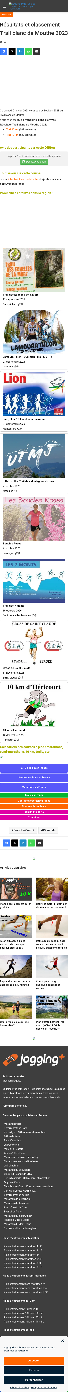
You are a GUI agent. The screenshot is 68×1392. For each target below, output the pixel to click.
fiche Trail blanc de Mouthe (22, 179)
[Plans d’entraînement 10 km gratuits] (16, 889)
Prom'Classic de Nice (15, 1207)
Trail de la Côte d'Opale (16, 1219)
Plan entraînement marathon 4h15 (23, 1250)
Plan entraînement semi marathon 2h (24, 1283)
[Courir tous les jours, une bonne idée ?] (16, 1007)
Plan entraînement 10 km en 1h (21, 1309)
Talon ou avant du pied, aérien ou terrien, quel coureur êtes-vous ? (13, 944)
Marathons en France (34, 787)
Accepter (34, 1360)
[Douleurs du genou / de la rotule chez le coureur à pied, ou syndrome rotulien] (52, 926)
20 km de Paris (12, 1136)
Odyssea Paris (12, 1182)
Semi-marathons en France (34, 777)
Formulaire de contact (15, 1105)
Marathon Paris (12, 1123)
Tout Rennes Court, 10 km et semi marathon (28, 1186)
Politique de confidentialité (44, 1387)
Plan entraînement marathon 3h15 (23, 1267)
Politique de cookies (19, 1387)
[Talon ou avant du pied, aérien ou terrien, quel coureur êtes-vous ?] (16, 926)
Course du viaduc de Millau (18, 1174)
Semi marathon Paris (15, 1128)
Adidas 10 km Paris (14, 1153)
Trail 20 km (12, 129)
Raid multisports (34, 812)
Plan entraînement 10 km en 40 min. (24, 1321)
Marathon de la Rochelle (17, 1199)
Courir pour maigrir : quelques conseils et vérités (48, 985)
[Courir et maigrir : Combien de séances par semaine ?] (52, 889)
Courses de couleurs (34, 806)
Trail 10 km (12, 134)
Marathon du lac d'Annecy (18, 1215)
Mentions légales (12, 1080)
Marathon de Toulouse (16, 1203)
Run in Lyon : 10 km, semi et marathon (25, 1132)
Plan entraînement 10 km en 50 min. (24, 1313)
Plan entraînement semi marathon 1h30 (26, 1292)
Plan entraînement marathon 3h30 (23, 1263)
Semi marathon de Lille (16, 1194)
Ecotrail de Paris (13, 1211)
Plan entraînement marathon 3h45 (23, 1259)
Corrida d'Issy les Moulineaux (20, 1190)
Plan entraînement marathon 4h (21, 1254)
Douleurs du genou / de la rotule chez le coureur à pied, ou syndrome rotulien (51, 944)
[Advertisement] (26, 80)
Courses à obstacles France (34, 800)
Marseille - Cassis (13, 1149)
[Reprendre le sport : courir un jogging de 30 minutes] (16, 966)
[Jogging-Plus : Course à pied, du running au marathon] (23, 6)
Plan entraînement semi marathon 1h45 (26, 1288)
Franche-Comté (23, 830)
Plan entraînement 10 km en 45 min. (24, 1317)
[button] (62, 1341)
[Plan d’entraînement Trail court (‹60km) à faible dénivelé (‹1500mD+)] (52, 1007)
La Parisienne (11, 1144)
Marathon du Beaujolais (17, 1169)
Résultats (6, 14)
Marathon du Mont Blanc (17, 1224)
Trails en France (34, 795)
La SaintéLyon (11, 1165)
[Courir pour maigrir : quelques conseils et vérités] (52, 966)
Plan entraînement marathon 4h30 (23, 1246)
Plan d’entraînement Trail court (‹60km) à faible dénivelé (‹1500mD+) (50, 1025)
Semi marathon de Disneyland (20, 1228)
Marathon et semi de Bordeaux (21, 1161)
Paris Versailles (12, 1140)
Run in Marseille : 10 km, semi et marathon (27, 1178)
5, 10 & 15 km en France (34, 767)
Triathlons (34, 817)
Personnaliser (34, 1379)
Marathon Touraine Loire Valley (21, 1157)
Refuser (34, 1370)
